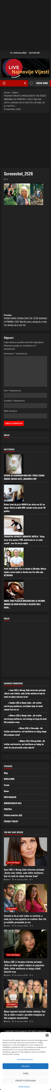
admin (8, 879)
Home (6, 791)
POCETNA (8, 809)
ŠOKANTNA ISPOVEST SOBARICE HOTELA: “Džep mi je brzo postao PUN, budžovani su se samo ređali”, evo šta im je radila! (24, 540)
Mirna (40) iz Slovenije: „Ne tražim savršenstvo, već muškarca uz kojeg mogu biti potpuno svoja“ (25, 731)
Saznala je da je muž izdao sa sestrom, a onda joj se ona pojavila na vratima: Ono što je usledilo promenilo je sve (25, 919)
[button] (47, 1035)
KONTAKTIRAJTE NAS (12, 803)
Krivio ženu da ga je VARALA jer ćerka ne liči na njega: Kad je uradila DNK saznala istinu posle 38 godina (24, 508)
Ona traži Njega (13, 862)
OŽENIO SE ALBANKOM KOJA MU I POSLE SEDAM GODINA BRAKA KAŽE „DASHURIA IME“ (24, 477)
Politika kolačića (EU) (13, 815)
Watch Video (42, 83)
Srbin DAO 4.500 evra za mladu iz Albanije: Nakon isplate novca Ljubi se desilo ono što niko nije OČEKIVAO (25, 572)
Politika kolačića (24, 1086)
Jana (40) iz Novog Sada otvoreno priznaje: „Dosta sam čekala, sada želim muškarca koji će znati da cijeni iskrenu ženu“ (25, 693)
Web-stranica (10, 410)
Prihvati (25, 1066)
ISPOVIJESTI (11, 909)
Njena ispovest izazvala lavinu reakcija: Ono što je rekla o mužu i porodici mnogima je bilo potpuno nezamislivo (25, 1015)
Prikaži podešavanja (25, 1080)
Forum (6, 785)
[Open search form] (25, 83)
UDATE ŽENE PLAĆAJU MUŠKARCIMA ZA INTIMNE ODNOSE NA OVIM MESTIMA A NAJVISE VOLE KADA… (24, 604)
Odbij (25, 1073)
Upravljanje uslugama (25, 1059)
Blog (6, 772)
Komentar (15, 353)
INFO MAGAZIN (10, 797)
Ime (12, 390)
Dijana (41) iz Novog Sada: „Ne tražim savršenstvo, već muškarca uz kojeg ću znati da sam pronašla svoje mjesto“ (24, 744)
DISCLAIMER (9, 778)
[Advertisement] (25, 25)
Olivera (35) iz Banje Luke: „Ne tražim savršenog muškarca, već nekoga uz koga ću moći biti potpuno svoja (25, 719)
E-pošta (14, 400)
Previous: (25, 320)
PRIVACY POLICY (11, 821)
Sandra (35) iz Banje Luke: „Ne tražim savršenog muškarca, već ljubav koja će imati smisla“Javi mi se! (23, 706)
